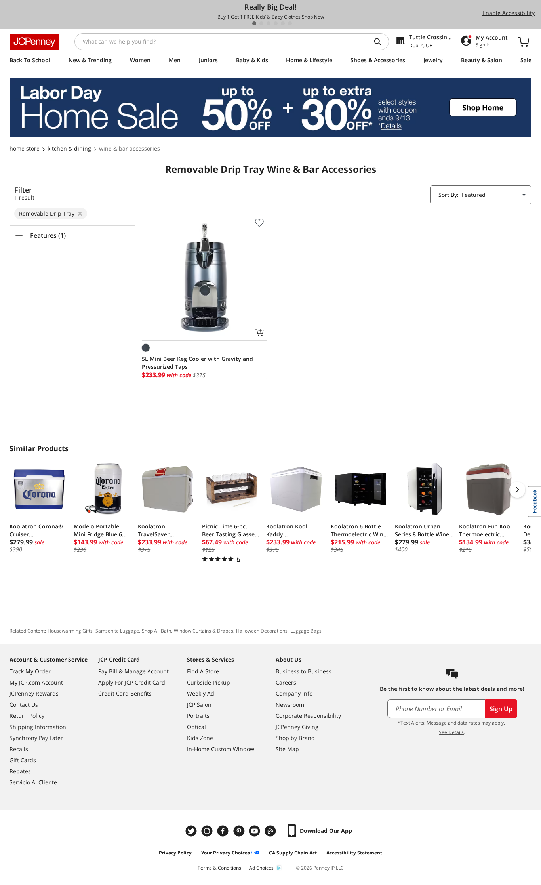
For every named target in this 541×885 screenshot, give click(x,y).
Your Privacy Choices (225, 852)
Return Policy (27, 715)
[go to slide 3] (268, 23)
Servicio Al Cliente (33, 782)
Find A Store (203, 671)
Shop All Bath (156, 631)
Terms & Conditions (219, 867)
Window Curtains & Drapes (203, 631)
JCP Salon (199, 704)
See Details (451, 732)
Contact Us (24, 704)
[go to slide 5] (283, 23)
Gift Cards (23, 760)
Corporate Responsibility (308, 715)
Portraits (198, 715)
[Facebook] (224, 831)
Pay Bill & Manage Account (133, 671)
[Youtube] (255, 831)
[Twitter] (192, 831)
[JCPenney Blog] (271, 831)
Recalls (19, 749)
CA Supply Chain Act (293, 852)
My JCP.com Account (36, 682)
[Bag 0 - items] (523, 42)
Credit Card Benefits (125, 693)
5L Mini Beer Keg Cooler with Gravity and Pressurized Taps (197, 362)
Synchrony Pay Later (36, 738)
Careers (286, 682)
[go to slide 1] (254, 23)
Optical (196, 727)
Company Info (294, 693)
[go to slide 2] (261, 23)
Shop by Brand (295, 738)
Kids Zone (200, 738)
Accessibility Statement (354, 852)
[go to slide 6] (290, 23)
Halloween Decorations (262, 631)
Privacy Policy (175, 852)
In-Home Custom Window (220, 749)
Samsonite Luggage (117, 631)
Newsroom (290, 704)
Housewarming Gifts (70, 631)
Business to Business (303, 671)
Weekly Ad (200, 693)
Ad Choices (261, 867)
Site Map (287, 749)
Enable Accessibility (508, 13)
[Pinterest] (240, 831)
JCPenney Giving (297, 727)
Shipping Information (38, 727)
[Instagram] (208, 831)
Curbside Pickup (208, 682)
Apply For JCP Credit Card (131, 682)
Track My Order (30, 671)
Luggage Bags (306, 631)
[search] (381, 42)
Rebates (20, 771)
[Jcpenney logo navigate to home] (34, 42)
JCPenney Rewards (34, 693)
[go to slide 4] (276, 23)
